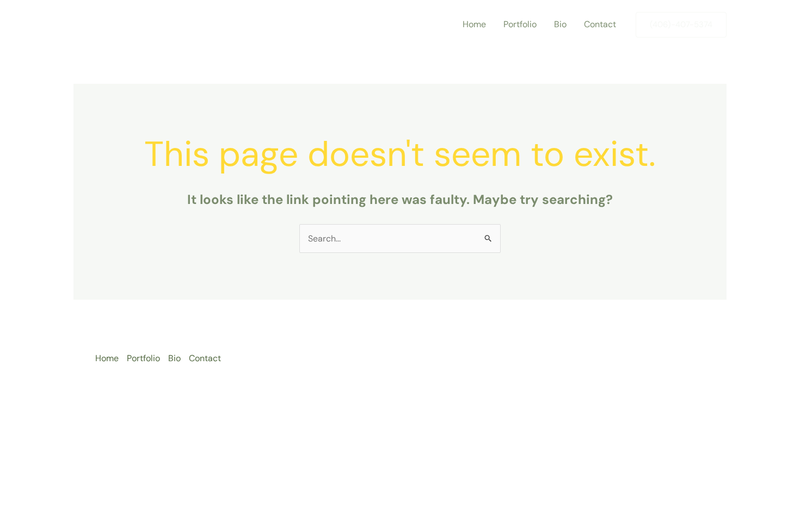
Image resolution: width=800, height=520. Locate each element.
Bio (560, 24)
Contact (600, 24)
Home (474, 24)
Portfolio (520, 24)
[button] (681, 25)
